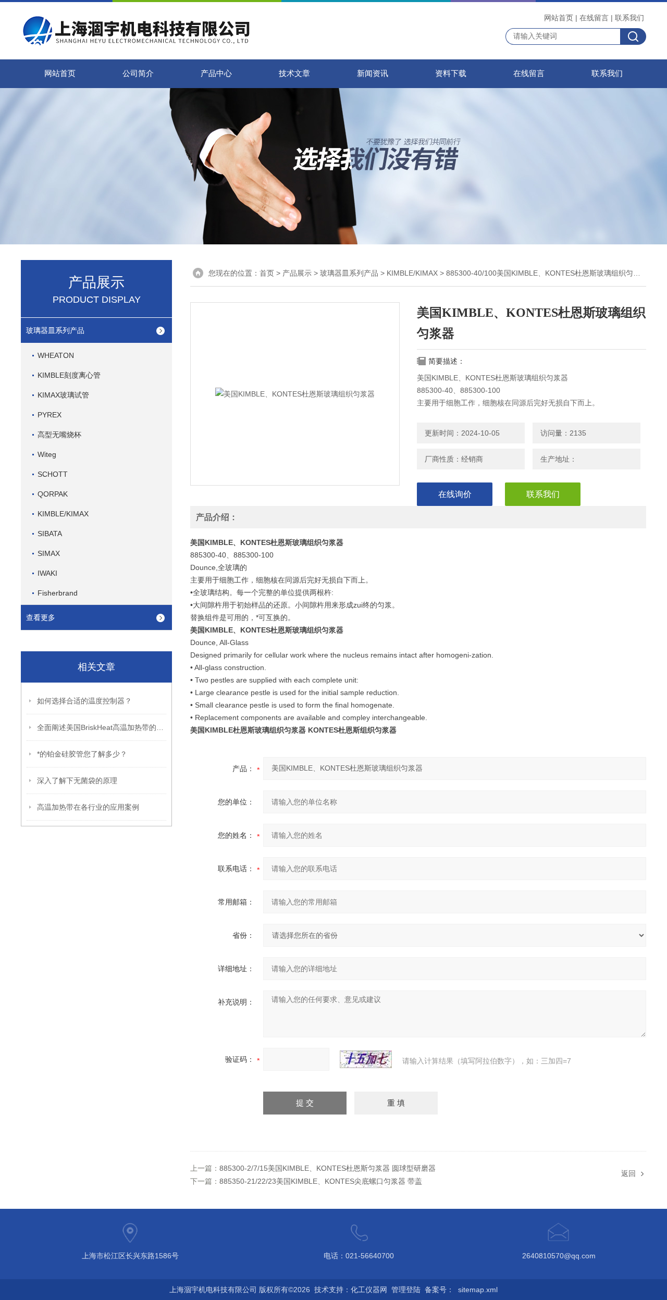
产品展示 (297, 273)
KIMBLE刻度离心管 (69, 375)
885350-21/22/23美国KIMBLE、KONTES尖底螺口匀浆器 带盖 (320, 1181)
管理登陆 (406, 1289)
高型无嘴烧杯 (59, 434)
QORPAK (53, 494)
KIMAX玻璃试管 (63, 395)
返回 (628, 1173)
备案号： (439, 1289)
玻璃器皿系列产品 (55, 330)
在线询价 (455, 494)
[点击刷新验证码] (366, 1059)
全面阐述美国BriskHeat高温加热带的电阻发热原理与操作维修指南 (102, 727)
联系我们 (629, 18)
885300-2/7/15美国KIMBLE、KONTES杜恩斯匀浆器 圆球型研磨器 (327, 1168)
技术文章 (294, 73)
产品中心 (216, 73)
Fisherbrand (58, 593)
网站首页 (558, 18)
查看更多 (40, 617)
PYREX (49, 415)
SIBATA (50, 533)
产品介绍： (217, 517)
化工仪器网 (369, 1289)
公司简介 (138, 73)
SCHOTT (53, 474)
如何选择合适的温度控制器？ (84, 701)
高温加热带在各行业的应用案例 (88, 807)
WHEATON (56, 355)
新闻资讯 (372, 73)
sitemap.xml (478, 1289)
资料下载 (450, 73)
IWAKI (47, 573)
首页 (267, 273)
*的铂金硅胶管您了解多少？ (82, 754)
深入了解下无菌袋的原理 (77, 780)
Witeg (47, 454)
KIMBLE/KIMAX (63, 514)
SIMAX (49, 553)
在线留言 (594, 18)
